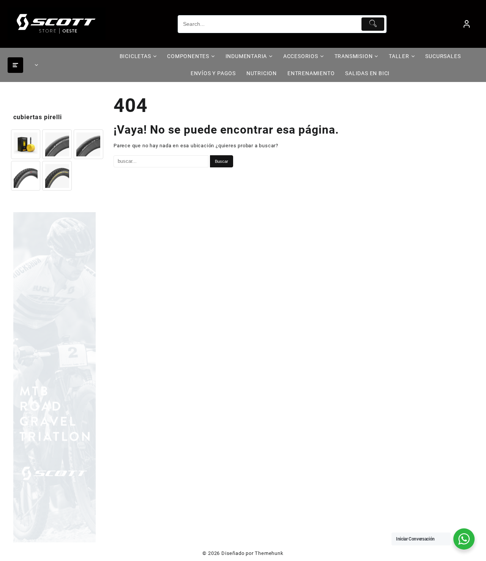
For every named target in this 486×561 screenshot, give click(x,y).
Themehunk (269, 553)
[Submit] (373, 24)
